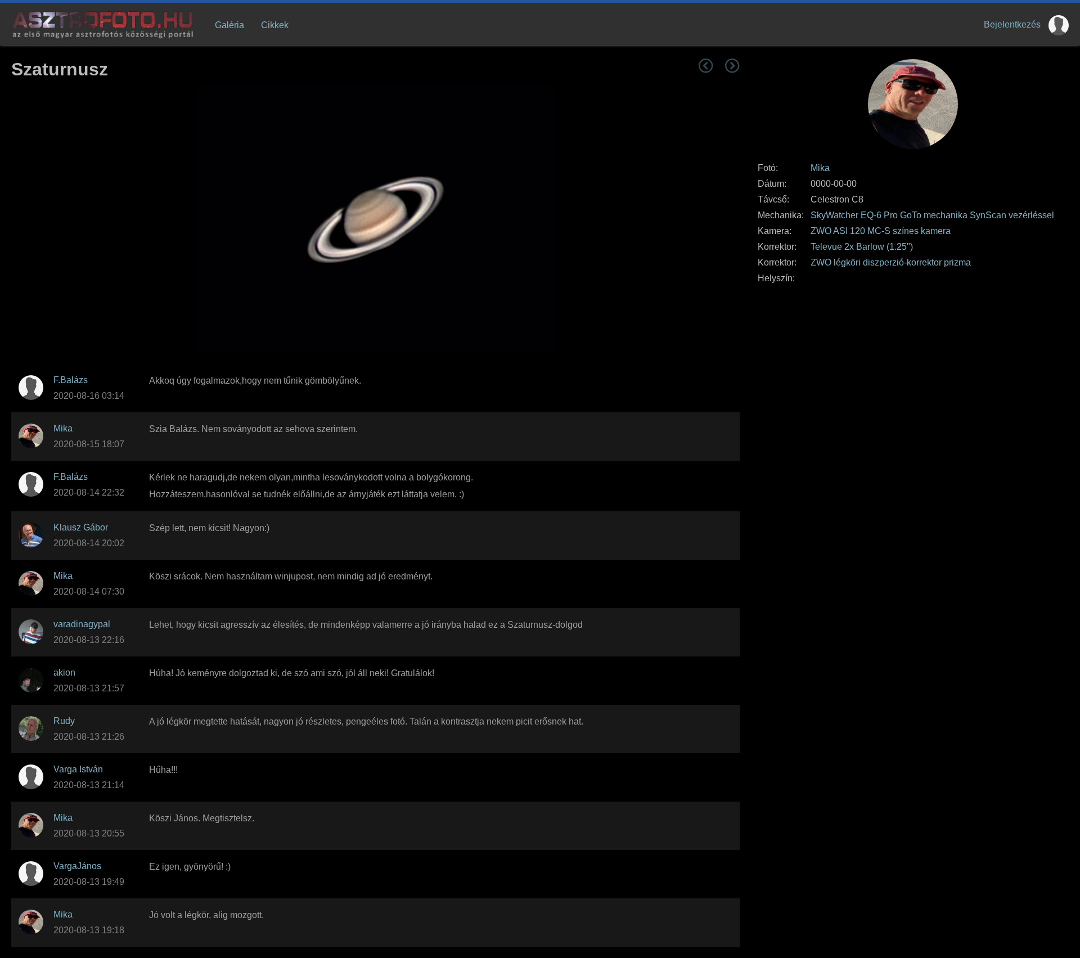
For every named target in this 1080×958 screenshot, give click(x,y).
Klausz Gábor (80, 527)
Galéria (229, 25)
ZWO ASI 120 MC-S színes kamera (881, 231)
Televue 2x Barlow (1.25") (862, 246)
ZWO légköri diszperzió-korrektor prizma (891, 262)
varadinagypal (81, 624)
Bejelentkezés (1012, 24)
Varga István (78, 769)
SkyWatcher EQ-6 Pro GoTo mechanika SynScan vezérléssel (932, 215)
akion (64, 672)
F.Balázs (70, 380)
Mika (820, 168)
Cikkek (275, 25)
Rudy (64, 721)
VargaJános (77, 866)
